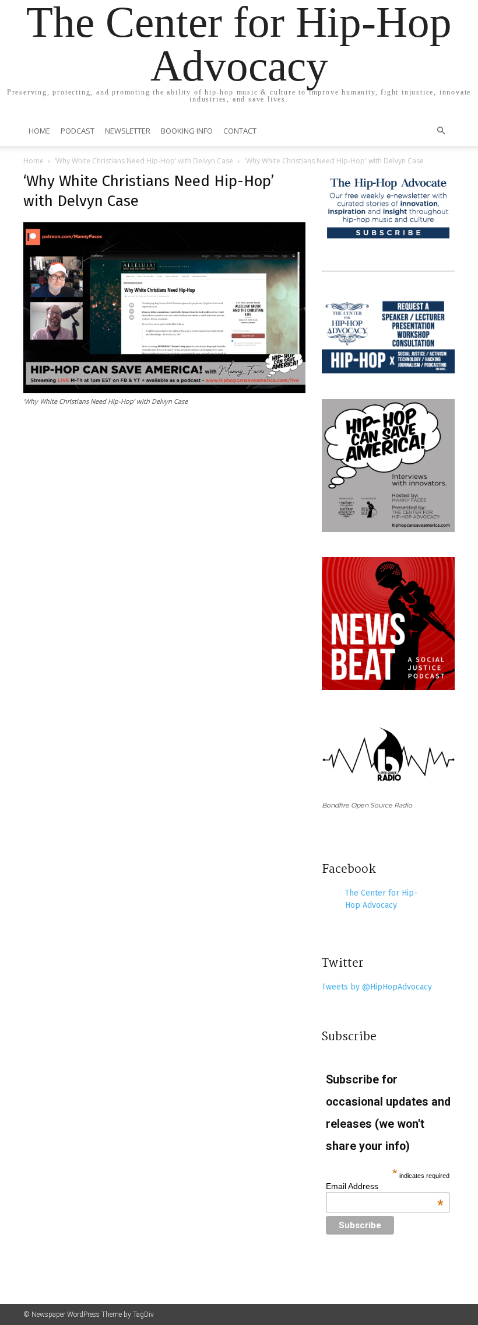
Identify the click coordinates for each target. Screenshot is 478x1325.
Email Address (385, 1186)
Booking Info (187, 130)
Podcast (77, 130)
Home (39, 130)
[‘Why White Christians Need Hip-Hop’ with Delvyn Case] (164, 390)
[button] (441, 131)
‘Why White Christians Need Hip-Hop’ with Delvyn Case (144, 161)
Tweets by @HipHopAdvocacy (377, 987)
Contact (239, 130)
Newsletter (127, 130)
